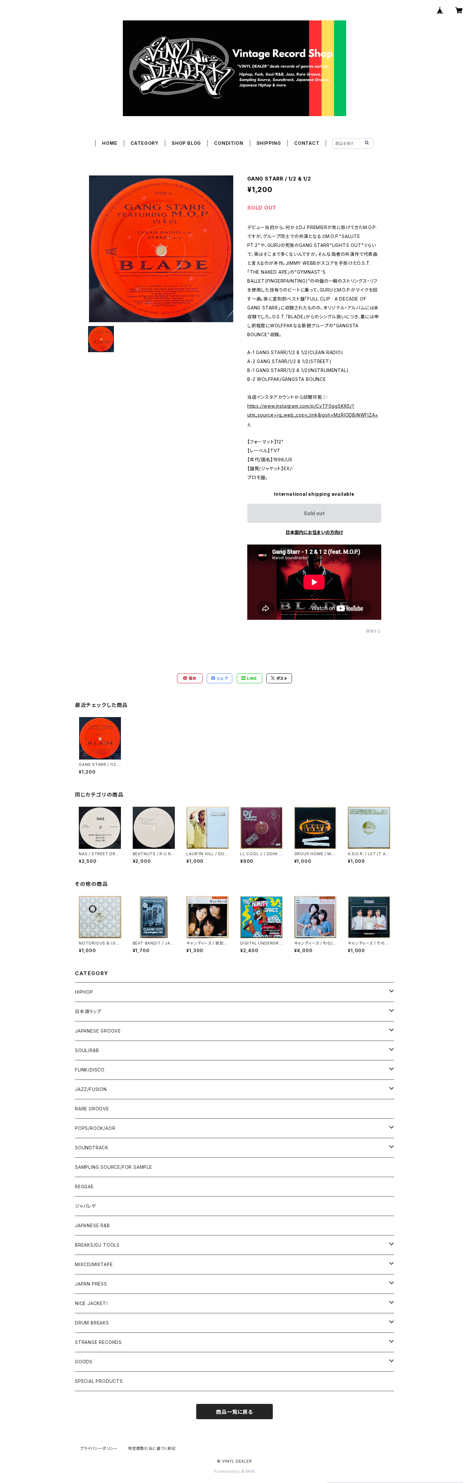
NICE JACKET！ (92, 1303)
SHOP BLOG (186, 143)
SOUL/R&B (87, 1050)
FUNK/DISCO (90, 1069)
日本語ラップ (88, 1011)
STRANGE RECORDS (98, 1342)
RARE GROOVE (92, 1108)
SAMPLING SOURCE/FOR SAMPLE (113, 1167)
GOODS (84, 1361)
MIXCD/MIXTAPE (94, 1264)
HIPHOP (84, 992)
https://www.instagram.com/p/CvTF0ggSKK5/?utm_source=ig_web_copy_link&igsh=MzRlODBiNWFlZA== (312, 414)
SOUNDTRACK (91, 1147)
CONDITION (228, 143)
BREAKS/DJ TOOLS (97, 1245)
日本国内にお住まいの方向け (314, 532)
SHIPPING (269, 143)
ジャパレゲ (85, 1206)
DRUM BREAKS (92, 1322)
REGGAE (84, 1186)
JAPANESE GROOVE (98, 1031)
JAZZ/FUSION (91, 1089)
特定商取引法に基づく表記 (152, 1448)
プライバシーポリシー (99, 1448)
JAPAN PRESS (91, 1284)
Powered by (227, 1471)
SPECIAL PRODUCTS (99, 1381)
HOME (109, 143)
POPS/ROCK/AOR (95, 1128)
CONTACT (306, 143)
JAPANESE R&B (92, 1225)
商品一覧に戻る (234, 1412)
